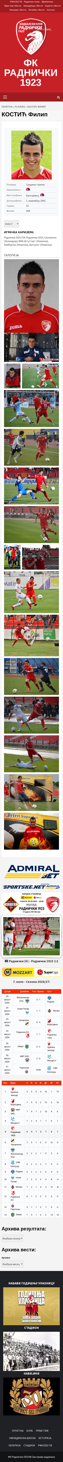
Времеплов (47, 1)
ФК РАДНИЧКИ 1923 (31, 72)
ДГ (45, 1083)
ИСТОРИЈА (45, 1438)
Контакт (51, 9)
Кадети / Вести (53, 5)
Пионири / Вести (18, 9)
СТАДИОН (29, 1445)
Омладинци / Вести (33, 5)
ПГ (51, 1083)
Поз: (5, 1083)
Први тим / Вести (12, 5)
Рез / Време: (38, 991)
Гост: (49, 991)
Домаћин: (24, 991)
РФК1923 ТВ (16, 1)
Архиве (6, 1257)
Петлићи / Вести (36, 9)
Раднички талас (32, 1)
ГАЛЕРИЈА (15, 1445)
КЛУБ (29, 1430)
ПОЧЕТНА (17, 1430)
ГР (57, 1083)
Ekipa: (13, 1083)
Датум (7, 991)
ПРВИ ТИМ (42, 1430)
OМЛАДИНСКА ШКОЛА (22, 1438)
